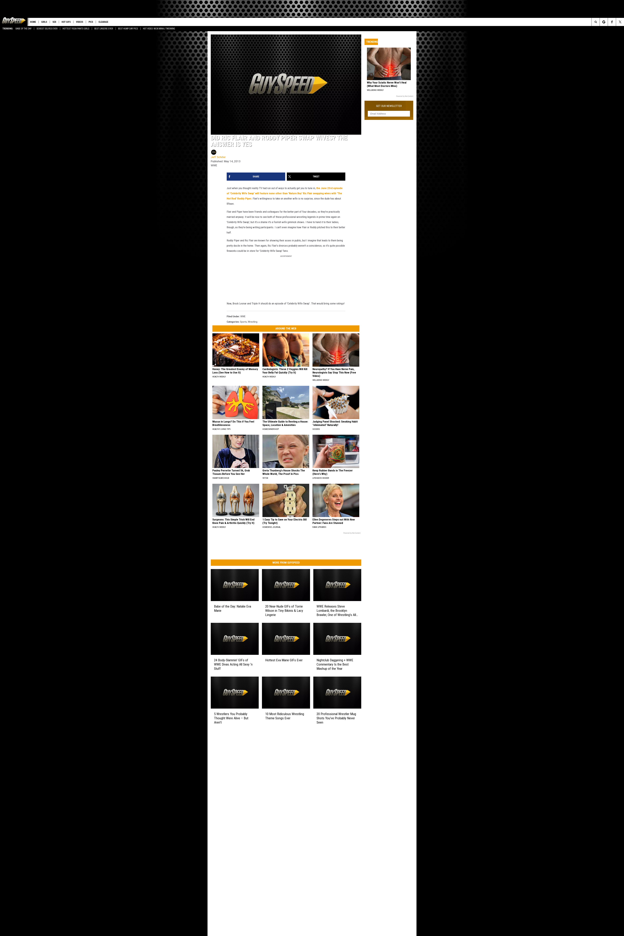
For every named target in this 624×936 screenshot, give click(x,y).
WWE (243, 316)
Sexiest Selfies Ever (47, 28)
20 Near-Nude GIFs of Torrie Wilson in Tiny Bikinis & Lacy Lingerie (284, 610)
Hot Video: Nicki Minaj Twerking (159, 28)
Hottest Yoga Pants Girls (76, 28)
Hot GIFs (66, 22)
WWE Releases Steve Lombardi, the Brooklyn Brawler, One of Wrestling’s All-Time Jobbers (337, 610)
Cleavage (103, 22)
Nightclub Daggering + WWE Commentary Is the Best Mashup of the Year (335, 664)
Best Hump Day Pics (128, 28)
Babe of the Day (24, 28)
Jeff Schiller (218, 157)
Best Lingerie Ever (103, 28)
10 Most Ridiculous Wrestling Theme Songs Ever (284, 716)
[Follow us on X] (620, 22)
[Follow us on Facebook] (612, 22)
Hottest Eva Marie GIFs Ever (284, 660)
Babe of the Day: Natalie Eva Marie (232, 608)
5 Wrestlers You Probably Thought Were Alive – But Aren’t (231, 718)
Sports (243, 322)
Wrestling (252, 322)
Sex (54, 22)
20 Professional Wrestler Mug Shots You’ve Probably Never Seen (336, 718)
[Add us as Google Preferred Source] (604, 22)
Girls (44, 22)
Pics (91, 22)
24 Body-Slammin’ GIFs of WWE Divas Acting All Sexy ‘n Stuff (233, 664)
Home (33, 22)
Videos (79, 22)
